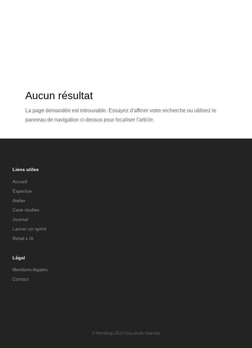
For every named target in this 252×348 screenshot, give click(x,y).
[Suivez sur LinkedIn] (17, 301)
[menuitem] (97, 35)
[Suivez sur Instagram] (31, 301)
